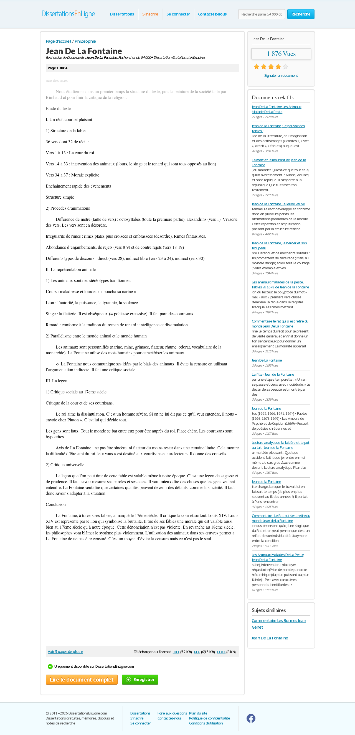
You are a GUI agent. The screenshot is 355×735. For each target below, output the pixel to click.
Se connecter (178, 14)
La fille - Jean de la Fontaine (273, 374)
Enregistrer (143, 679)
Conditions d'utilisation (206, 723)
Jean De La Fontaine (267, 360)
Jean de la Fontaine (266, 408)
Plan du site (198, 713)
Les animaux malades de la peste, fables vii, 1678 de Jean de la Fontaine (280, 285)
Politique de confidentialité (209, 718)
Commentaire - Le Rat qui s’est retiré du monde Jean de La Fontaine (281, 518)
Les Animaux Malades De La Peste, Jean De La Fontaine (278, 557)
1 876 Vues (281, 53)
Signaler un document (281, 75)
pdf (197, 651)
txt (176, 651)
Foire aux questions (172, 713)
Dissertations (122, 14)
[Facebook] (251, 721)
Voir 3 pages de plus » (65, 651)
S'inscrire (150, 14)
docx (221, 651)
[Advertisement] (140, 602)
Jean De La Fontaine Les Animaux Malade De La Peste (276, 109)
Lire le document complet (81, 679)
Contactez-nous (212, 14)
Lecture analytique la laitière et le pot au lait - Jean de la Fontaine (280, 445)
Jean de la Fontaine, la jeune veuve (278, 204)
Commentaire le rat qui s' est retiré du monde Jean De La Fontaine (280, 324)
